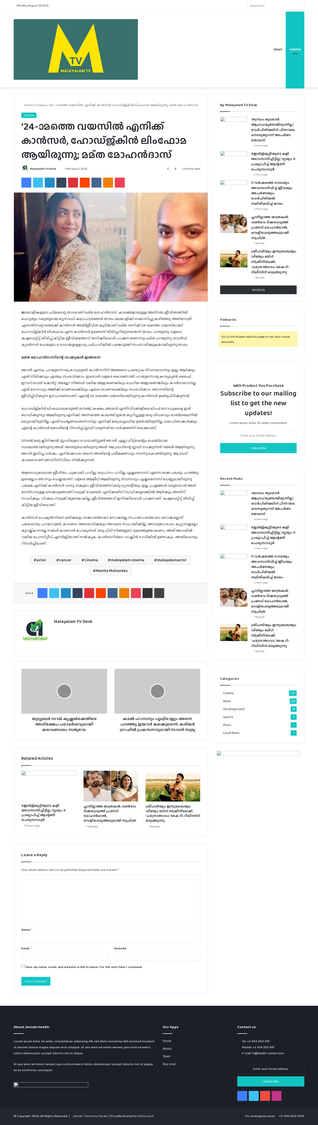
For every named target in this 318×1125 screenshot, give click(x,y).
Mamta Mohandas (112, 570)
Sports (228, 716)
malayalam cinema (127, 560)
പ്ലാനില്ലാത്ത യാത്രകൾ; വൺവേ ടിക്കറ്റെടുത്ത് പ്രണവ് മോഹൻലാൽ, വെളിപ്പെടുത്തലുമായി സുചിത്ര (109, 813)
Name (26, 929)
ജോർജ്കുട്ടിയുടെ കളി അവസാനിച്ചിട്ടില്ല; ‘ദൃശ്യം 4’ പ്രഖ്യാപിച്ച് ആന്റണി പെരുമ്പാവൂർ (43, 812)
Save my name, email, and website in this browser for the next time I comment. (84, 966)
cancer (65, 560)
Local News (231, 732)
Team (166, 1056)
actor (41, 560)
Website (120, 948)
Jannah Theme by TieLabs (91, 1116)
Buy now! (169, 1063)
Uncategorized (233, 708)
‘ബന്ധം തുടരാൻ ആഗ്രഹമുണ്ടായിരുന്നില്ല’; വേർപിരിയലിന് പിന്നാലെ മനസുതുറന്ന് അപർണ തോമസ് (273, 130)
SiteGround (145, 1116)
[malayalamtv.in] (76, 49)
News (278, 49)
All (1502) (258, 289)
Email (26, 948)
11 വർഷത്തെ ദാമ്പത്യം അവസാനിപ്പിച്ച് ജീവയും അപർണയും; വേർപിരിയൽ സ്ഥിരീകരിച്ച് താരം (271, 193)
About (167, 1048)
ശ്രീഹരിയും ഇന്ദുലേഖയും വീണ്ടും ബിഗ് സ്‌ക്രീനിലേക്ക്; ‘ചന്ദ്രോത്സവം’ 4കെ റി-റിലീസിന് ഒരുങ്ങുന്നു (173, 813)
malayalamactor (172, 560)
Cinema (295, 49)
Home (28, 105)
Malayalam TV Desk (43, 168)
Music (227, 724)
